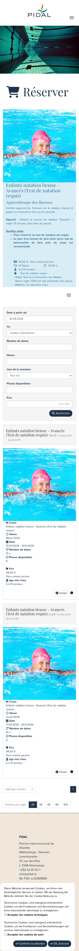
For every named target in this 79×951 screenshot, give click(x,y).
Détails (62, 593)
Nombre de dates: (18, 341)
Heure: (11, 355)
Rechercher (62, 413)
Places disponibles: (18, 383)
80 (57, 804)
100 (65, 804)
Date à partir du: (17, 312)
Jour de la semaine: (19, 369)
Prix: (9, 398)
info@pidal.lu (28, 874)
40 (41, 804)
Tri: (8, 327)
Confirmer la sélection (31, 943)
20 (33, 804)
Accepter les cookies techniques (27, 915)
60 (49, 804)
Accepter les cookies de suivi (25, 934)
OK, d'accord (61, 943)
